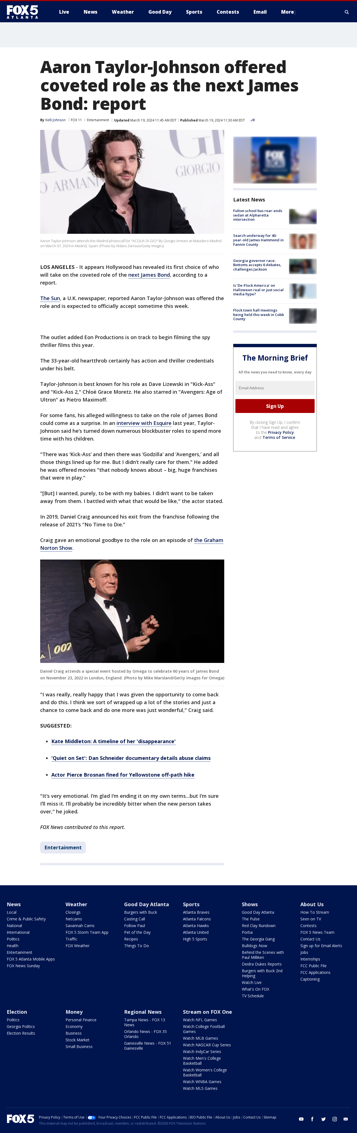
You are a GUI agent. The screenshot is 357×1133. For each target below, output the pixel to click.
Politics (13, 939)
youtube (301, 1119)
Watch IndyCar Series (202, 1051)
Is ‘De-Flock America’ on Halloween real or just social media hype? (258, 289)
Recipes (131, 939)
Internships (310, 959)
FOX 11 (76, 120)
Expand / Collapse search (347, 12)
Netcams (74, 919)
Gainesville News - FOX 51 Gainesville (147, 1045)
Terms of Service (278, 437)
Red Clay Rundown (259, 925)
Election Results (21, 1033)
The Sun (50, 298)
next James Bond (149, 274)
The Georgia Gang (258, 939)
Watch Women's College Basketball (205, 1072)
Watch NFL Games (200, 1019)
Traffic (71, 939)
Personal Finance (81, 1019)
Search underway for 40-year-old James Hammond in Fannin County (258, 240)
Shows (250, 904)
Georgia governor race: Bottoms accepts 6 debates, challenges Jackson (257, 265)
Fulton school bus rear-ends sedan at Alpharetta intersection (257, 215)
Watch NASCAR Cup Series (207, 1044)
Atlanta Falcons (197, 919)
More (287, 12)
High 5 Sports (195, 939)
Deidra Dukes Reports (262, 964)
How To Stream (314, 912)
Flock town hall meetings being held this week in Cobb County (258, 314)
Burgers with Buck (140, 912)
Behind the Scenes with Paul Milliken (263, 955)
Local (11, 912)
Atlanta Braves (196, 912)
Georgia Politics (21, 1026)
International (18, 932)
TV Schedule (253, 995)
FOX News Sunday (23, 965)
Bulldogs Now (254, 945)
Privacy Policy (281, 432)
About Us (312, 904)
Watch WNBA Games (202, 1081)
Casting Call (134, 919)
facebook (312, 1119)
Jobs (304, 952)
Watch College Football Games (204, 1029)
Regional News (142, 1011)
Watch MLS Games (200, 1088)
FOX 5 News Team (317, 932)
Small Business (79, 1046)
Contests (308, 925)
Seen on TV (310, 919)
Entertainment (98, 120)
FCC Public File (313, 965)
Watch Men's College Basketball (202, 1061)
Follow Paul (134, 925)
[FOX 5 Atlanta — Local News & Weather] (25, 12)
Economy (74, 1026)
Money (74, 1011)
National (14, 925)
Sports (191, 904)
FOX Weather (78, 945)
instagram (334, 1119)
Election (17, 1011)
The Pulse (251, 919)
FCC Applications (315, 972)
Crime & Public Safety (26, 919)
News (14, 904)
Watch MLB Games (200, 1038)
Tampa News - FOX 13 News (144, 1022)
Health (12, 945)
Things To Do (136, 945)
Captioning (310, 979)
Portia (247, 932)
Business (74, 1033)
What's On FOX (255, 989)
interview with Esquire (144, 423)
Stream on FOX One (207, 1011)
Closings (73, 912)
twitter (323, 1119)
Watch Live (252, 982)
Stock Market (78, 1039)
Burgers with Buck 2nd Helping (262, 973)
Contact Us (310, 939)
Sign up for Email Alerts (321, 945)
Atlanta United (196, 932)
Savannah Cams (80, 925)
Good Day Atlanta (146, 904)
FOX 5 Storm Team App (87, 932)
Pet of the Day (137, 932)
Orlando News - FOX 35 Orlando (145, 1034)
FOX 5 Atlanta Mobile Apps (31, 959)
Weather (76, 904)
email (345, 1119)
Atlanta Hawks (196, 925)
